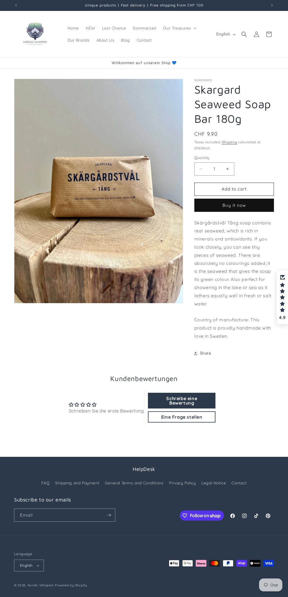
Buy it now (234, 205)
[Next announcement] (272, 5)
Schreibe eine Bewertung (181, 401)
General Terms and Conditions (134, 482)
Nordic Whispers (41, 585)
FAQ (45, 482)
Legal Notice (213, 482)
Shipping (229, 142)
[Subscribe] (109, 515)
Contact (239, 482)
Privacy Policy (182, 482)
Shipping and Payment (77, 482)
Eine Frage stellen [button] (181, 417)
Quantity (202, 157)
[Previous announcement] (16, 5)
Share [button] (205, 353)
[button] (179, 28)
